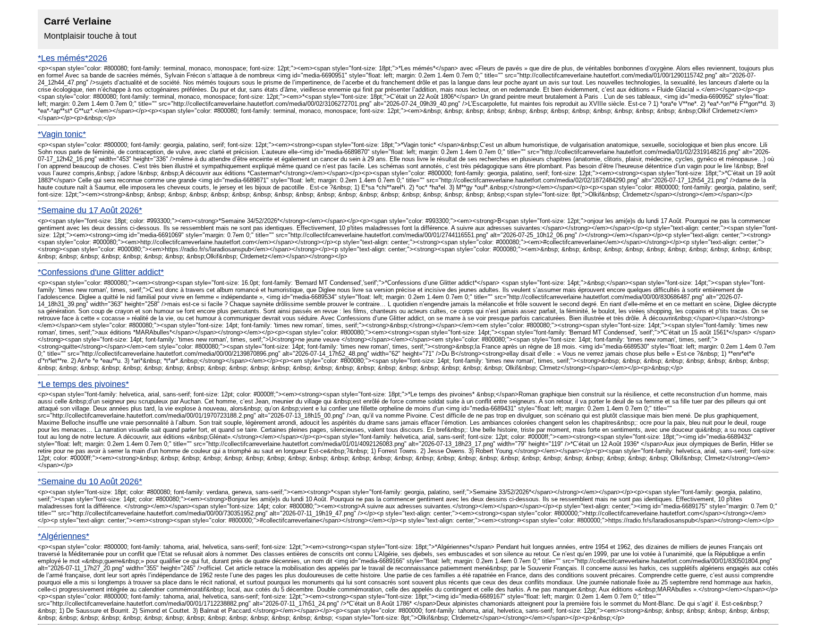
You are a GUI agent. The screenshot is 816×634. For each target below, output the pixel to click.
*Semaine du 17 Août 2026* (90, 210)
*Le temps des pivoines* (83, 384)
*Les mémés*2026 (72, 58)
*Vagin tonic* (62, 134)
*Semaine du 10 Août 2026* (90, 481)
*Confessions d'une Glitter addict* (101, 272)
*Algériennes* (63, 536)
